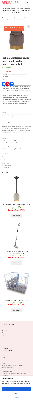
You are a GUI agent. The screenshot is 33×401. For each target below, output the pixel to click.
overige (14, 18)
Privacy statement (7, 333)
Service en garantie (7, 350)
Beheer (16, 393)
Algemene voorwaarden (8, 335)
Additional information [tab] (8, 117)
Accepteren (16, 389)
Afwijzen (16, 397)
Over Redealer (6, 331)
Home (5, 18)
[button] (28, 26)
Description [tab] (5, 112)
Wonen (9, 18)
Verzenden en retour (7, 348)
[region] (16, 388)
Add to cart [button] (16, 215)
